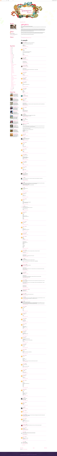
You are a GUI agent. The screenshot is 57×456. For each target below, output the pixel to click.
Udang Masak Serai (15, 102)
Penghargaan (12, 67)
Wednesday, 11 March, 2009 (25, 46)
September (12, 57)
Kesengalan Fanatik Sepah (13, 64)
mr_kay (23, 137)
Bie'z (23, 182)
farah (23, 187)
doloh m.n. (24, 118)
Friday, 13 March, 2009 (25, 422)
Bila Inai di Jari (12, 85)
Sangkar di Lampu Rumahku (14, 75)
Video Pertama (12, 86)
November (12, 55)
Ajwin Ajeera (24, 48)
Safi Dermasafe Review (15, 93)
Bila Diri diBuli (12, 77)
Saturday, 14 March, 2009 (25, 439)
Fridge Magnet (12, 65)
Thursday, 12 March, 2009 (25, 291)
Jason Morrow (31, 454)
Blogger (36, 454)
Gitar (11, 74)
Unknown (12, 66)
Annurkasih (24, 293)
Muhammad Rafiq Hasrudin (25, 289)
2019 (11, 47)
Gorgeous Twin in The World (14, 78)
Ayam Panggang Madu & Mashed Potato (15, 106)
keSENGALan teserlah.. (25, 123)
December (12, 54)
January (12, 88)
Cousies (12, 63)
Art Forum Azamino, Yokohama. (15, 98)
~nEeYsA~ (24, 441)
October (12, 56)
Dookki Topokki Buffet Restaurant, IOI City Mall (15, 133)
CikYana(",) (24, 57)
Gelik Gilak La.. (25, 25)
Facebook (12, 76)
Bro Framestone (24, 264)
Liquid (23, 177)
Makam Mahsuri (14, 129)
